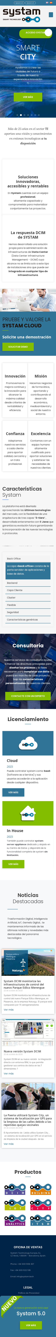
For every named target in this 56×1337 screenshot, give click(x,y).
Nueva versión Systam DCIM (22, 1051)
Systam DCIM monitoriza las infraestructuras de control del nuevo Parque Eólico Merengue (24, 984)
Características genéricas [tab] (22, 619)
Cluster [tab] (11, 597)
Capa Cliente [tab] (14, 590)
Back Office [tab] (14, 558)
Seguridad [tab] (13, 612)
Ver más (9, 1009)
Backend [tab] (12, 583)
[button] (19, 3)
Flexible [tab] (11, 605)
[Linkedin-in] (40, 2)
